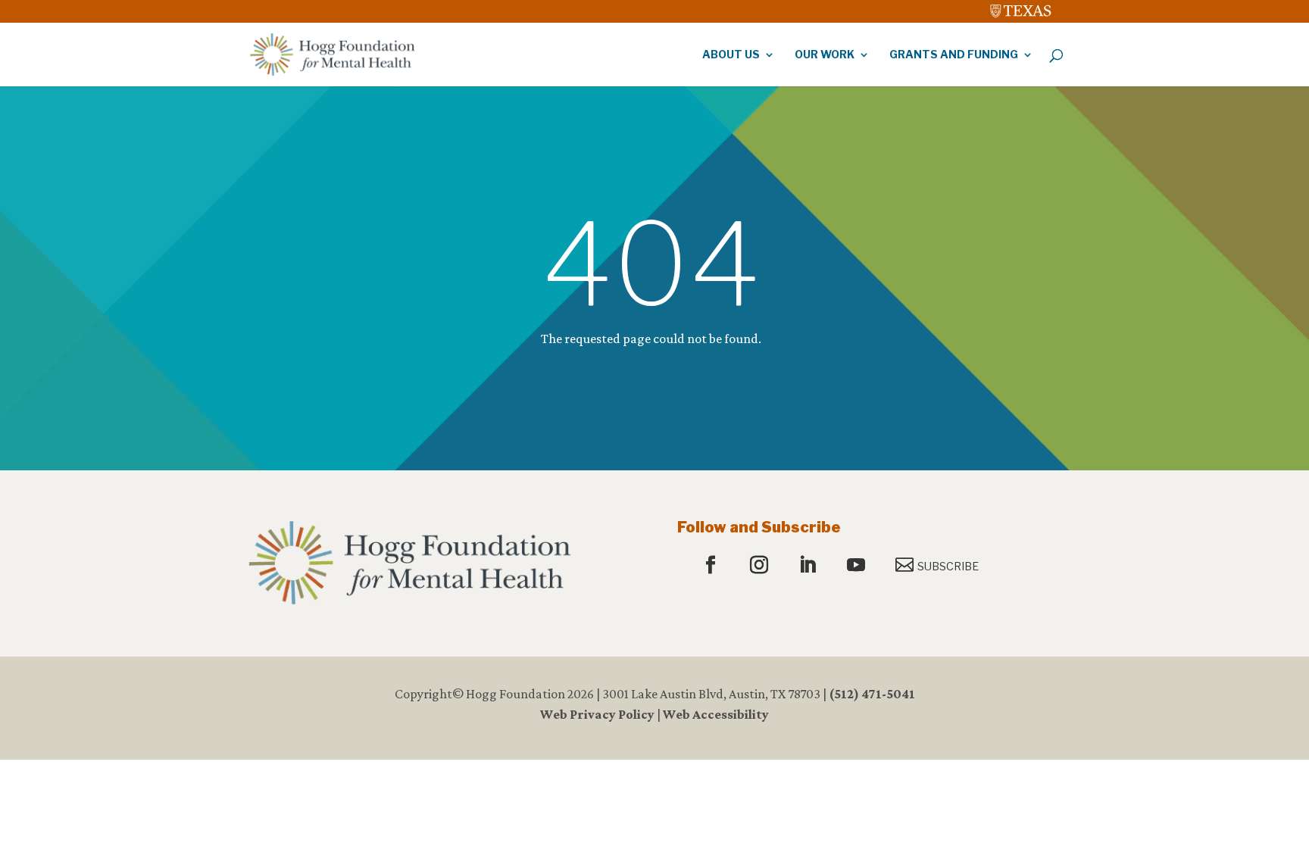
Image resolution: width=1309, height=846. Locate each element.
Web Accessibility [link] (716, 714)
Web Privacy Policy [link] (597, 714)
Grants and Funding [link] (953, 55)
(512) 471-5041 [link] (872, 693)
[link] (1021, 7)
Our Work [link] (824, 55)
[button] (712, 566)
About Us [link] (731, 55)
